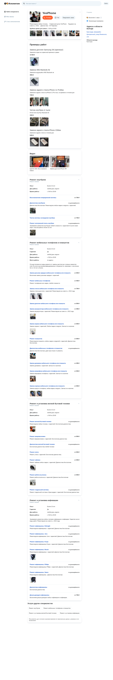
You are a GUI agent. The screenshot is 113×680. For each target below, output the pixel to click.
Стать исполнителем (13, 21)
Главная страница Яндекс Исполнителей (12, 3)
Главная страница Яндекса (5, 3)
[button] (47, 18)
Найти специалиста (12, 11)
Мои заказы (10, 16)
